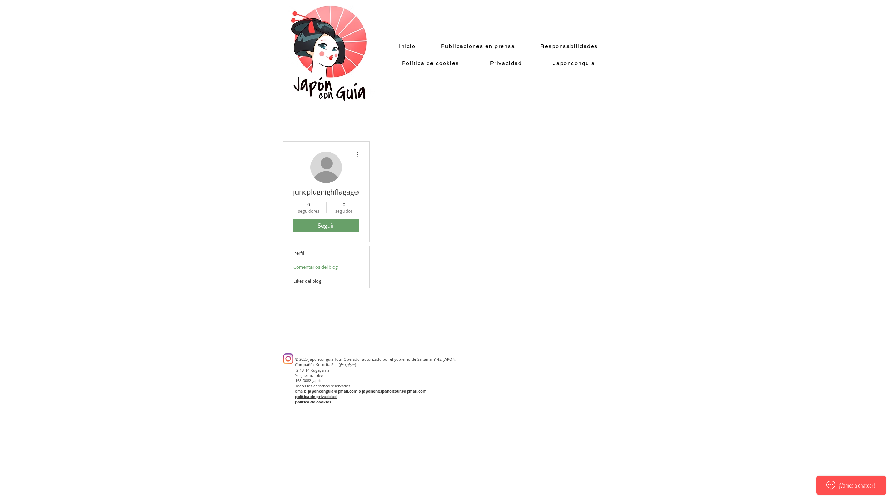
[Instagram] (288, 358)
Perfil (298, 253)
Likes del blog (307, 281)
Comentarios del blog (315, 267)
